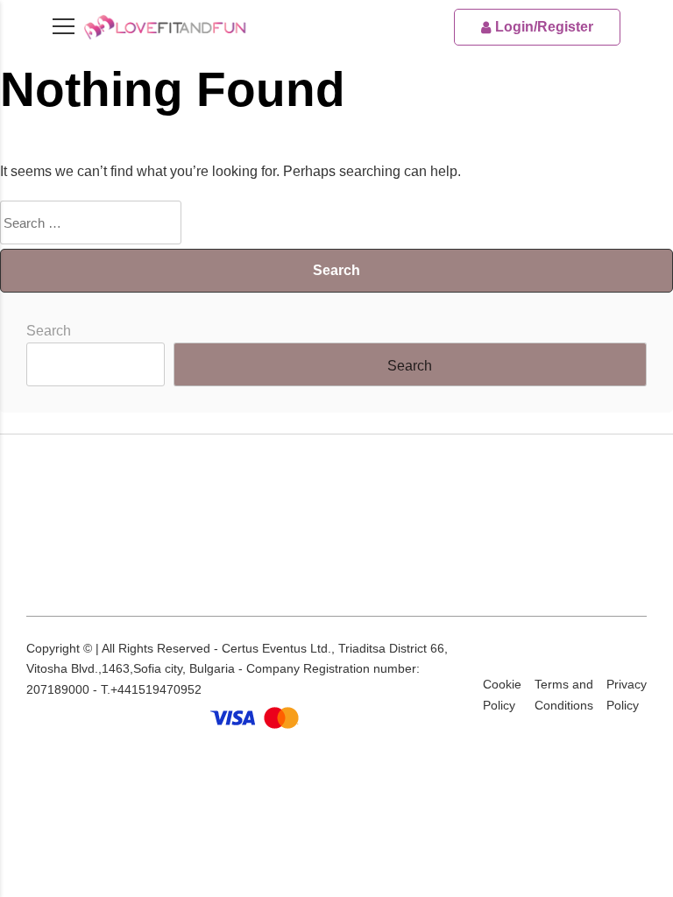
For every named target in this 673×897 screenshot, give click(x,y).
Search (48, 330)
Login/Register (544, 26)
